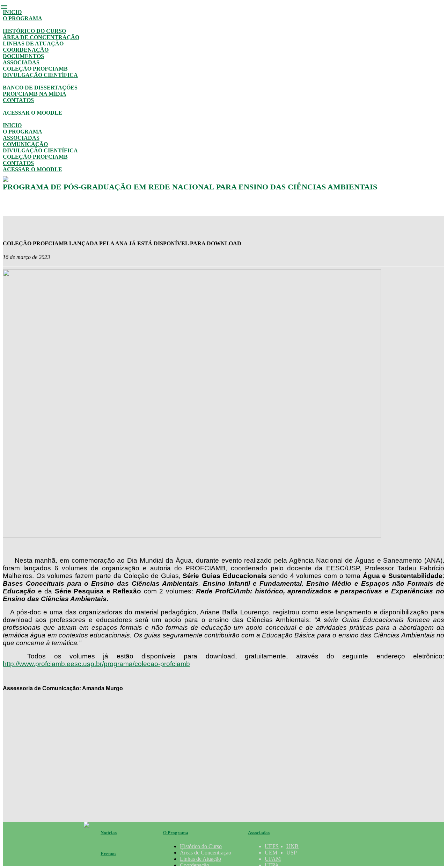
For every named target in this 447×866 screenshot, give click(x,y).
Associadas (21, 62)
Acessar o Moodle (32, 113)
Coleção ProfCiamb (35, 69)
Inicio (12, 12)
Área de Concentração (41, 37)
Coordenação (26, 50)
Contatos (18, 100)
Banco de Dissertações (40, 88)
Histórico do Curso (34, 31)
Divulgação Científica (40, 75)
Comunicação (25, 144)
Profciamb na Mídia (34, 94)
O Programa (22, 18)
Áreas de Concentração (205, 853)
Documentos (23, 56)
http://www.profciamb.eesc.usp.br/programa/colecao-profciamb (96, 663)
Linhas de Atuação (33, 43)
